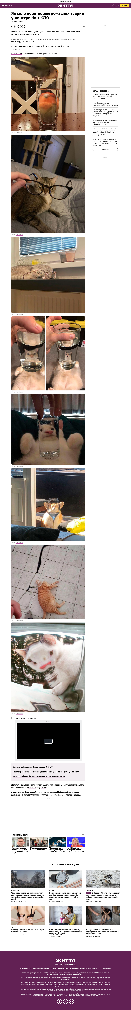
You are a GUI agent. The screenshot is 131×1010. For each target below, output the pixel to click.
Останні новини (101, 91)
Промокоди (107, 968)
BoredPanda (16, 53)
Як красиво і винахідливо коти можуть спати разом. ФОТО (39, 776)
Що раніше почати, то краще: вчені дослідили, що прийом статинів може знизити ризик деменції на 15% (104, 132)
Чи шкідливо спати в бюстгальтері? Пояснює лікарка (105, 104)
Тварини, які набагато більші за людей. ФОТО (33, 767)
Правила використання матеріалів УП (66, 968)
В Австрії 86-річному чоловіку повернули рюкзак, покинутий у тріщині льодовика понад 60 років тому (105, 142)
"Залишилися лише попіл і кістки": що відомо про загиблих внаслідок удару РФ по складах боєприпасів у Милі (27, 896)
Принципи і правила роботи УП (90, 968)
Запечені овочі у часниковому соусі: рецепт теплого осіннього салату (105, 122)
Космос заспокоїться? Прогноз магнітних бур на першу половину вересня (105, 97)
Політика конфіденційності (42, 968)
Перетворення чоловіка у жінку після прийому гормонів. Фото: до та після (46, 772)
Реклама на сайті (25, 968)
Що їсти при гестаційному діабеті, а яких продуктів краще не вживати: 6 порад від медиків (105, 113)
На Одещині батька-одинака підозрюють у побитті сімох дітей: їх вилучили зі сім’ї (102, 931)
